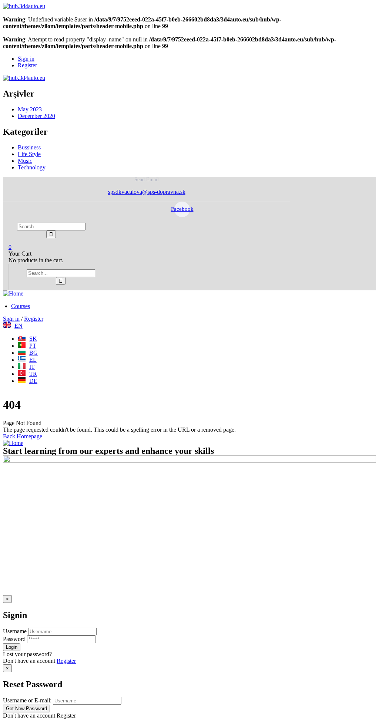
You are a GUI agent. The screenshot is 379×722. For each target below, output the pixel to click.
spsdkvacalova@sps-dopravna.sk (146, 192)
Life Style (29, 154)
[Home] (13, 293)
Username (15, 631)
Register (66, 661)
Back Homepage (22, 436)
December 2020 (36, 116)
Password (14, 639)
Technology (32, 167)
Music (25, 161)
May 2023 (30, 109)
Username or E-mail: (27, 700)
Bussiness (29, 147)
